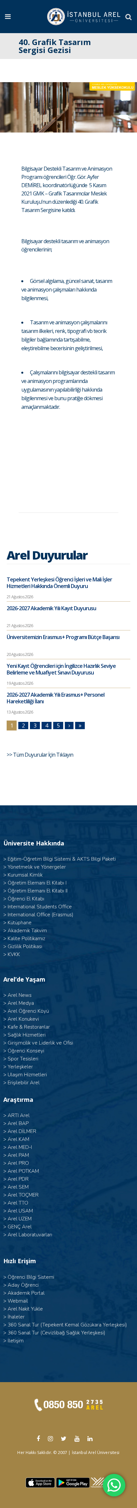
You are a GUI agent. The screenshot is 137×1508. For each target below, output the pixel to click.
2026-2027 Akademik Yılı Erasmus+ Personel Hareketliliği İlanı (55, 698)
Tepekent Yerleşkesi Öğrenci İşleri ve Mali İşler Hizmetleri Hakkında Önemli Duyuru (59, 583)
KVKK (14, 954)
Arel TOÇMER (23, 1195)
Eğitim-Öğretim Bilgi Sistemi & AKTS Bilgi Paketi (62, 859)
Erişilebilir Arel (24, 1082)
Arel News (20, 995)
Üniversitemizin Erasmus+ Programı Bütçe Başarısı (63, 637)
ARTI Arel (19, 1115)
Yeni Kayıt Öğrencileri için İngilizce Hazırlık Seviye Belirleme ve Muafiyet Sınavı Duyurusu (61, 669)
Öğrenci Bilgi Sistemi (31, 1277)
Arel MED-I (20, 1147)
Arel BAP (18, 1123)
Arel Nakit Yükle (25, 1309)
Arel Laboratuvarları (30, 1234)
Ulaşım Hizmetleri (27, 1074)
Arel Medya (21, 1003)
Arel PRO (18, 1163)
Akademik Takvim (27, 930)
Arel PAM (18, 1155)
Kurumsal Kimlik (25, 875)
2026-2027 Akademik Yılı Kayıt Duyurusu (51, 608)
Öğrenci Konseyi (26, 1051)
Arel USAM (20, 1211)
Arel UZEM (20, 1218)
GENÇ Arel (20, 1226)
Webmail (18, 1301)
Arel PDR (18, 1179)
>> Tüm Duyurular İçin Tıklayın (40, 754)
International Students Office (40, 906)
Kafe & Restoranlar (29, 1027)
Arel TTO (18, 1203)
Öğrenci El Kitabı (26, 898)
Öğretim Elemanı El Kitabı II (38, 891)
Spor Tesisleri (23, 1058)
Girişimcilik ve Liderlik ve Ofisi (40, 1043)
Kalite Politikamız (26, 938)
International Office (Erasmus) (40, 914)
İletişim (16, 1340)
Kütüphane (20, 922)
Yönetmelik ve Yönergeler (37, 867)
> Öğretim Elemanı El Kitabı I (35, 883)
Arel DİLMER (22, 1131)
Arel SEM (18, 1187)
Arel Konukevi (23, 1019)
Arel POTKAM (23, 1171)
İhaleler (16, 1317)
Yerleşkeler (20, 1066)
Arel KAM (18, 1139)
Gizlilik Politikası (25, 946)
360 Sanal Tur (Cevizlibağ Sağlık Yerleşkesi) (56, 1332)
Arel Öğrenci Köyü (28, 1011)
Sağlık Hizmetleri (27, 1035)
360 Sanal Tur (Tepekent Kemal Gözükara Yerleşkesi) (67, 1324)
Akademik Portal (26, 1293)
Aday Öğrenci (23, 1285)
